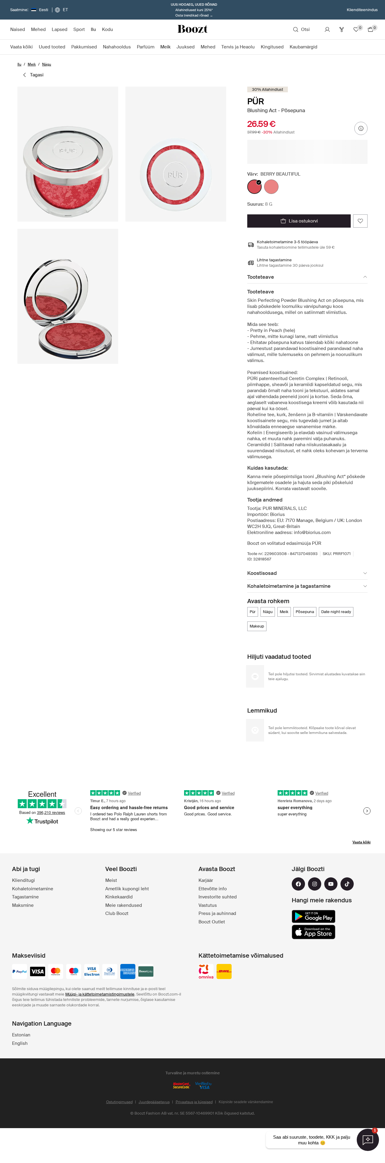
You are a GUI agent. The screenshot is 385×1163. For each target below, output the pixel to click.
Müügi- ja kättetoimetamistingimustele (99, 994)
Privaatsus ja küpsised (194, 1102)
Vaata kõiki (362, 842)
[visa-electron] (91, 972)
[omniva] (206, 972)
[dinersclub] (109, 972)
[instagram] (314, 884)
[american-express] (127, 972)
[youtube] (330, 884)
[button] (67, 154)
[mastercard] (55, 972)
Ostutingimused (119, 1102)
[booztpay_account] (145, 972)
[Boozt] (192, 29)
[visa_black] (37, 972)
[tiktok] (347, 884)
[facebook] (298, 884)
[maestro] (73, 972)
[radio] (254, 187)
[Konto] (327, 29)
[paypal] (19, 972)
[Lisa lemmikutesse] (360, 221)
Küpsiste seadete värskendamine (246, 1102)
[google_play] (313, 916)
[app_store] (313, 932)
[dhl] (224, 972)
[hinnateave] (361, 128)
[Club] (341, 29)
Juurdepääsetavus (154, 1102)
